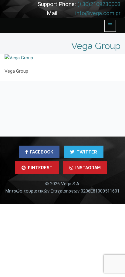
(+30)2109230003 (98, 4)
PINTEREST (40, 167)
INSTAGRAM (88, 167)
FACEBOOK (41, 152)
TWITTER (86, 152)
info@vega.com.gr (97, 13)
